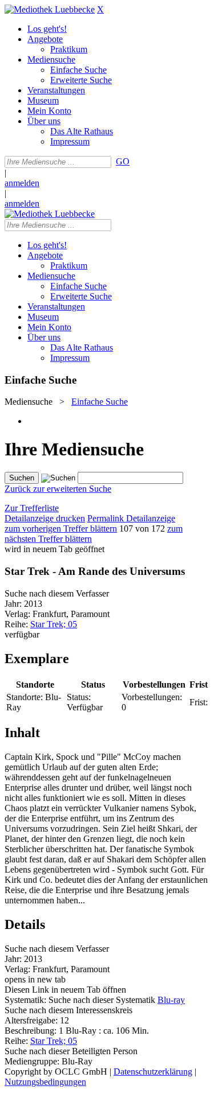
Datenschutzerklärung (153, 1071)
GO (123, 161)
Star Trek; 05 (53, 624)
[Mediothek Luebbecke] (50, 9)
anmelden (22, 183)
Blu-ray (171, 1000)
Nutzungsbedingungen (45, 1082)
